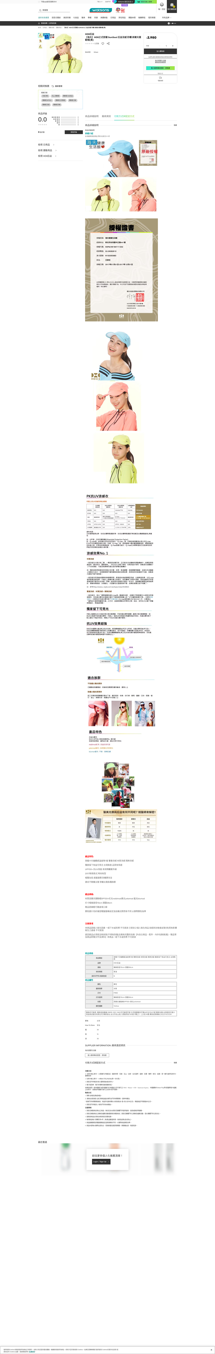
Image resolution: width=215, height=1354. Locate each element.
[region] (107, 1350)
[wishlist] (102, 43)
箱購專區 (141, 18)
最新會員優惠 (43, 18)
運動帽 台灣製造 (60, 100)
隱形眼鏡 (151, 18)
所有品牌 (165, 18)
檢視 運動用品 (45, 150)
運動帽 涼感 (45, 104)
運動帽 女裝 (72, 100)
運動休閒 (132, 18)
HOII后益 (89, 34)
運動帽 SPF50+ (47, 100)
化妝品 (76, 18)
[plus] (172, 46)
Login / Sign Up (99, 1162)
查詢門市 (108, 2)
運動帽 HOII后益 (68, 96)
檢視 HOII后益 (45, 156)
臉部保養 (67, 18)
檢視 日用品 (44, 145)
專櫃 (89, 18)
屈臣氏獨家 (56, 18)
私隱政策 (32, 1352)
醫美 (83, 18)
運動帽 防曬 (56, 104)
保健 (96, 18)
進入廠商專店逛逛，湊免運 (160, 68)
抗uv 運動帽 (55, 96)
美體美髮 (104, 18)
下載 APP (100, 2)
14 (104, 1079)
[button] (172, 6)
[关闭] (211, 1349)
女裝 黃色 (45, 96)
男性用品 (122, 18)
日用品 (113, 18)
